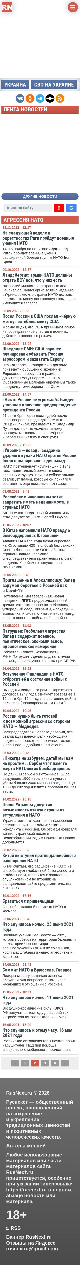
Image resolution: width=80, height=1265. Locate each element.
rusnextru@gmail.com (32, 1248)
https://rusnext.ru (26, 1189)
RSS (13, 1228)
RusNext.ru (19, 1093)
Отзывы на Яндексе (30, 1243)
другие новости (40, 196)
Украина (15, 85)
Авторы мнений (26, 1145)
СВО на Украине (54, 85)
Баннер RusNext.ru (29, 1237)
